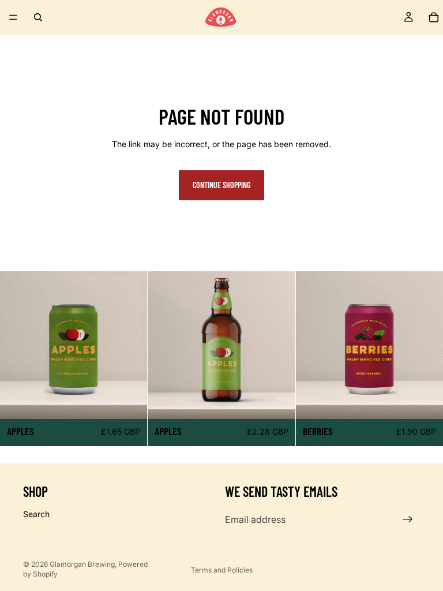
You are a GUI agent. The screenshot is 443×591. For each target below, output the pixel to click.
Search (36, 514)
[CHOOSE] (129, 401)
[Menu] (13, 17)
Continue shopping (221, 185)
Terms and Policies (222, 570)
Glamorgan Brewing (82, 564)
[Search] (38, 17)
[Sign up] (408, 519)
